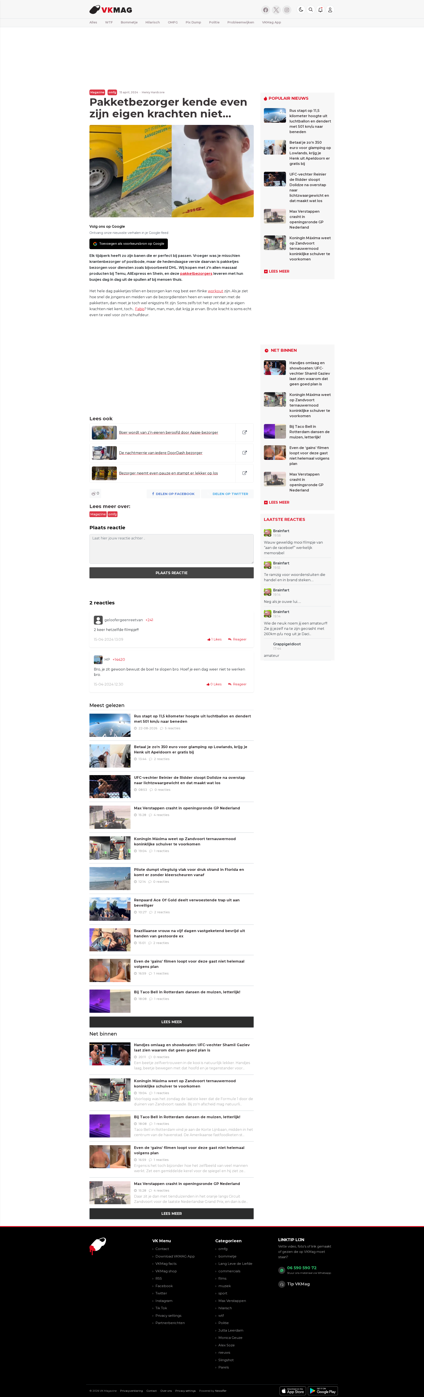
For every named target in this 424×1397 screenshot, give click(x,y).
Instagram (163, 1301)
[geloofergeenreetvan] (98, 620)
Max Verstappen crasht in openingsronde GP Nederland (187, 808)
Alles (93, 22)
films (222, 1278)
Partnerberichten (170, 1323)
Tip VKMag (298, 1284)
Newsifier (221, 1390)
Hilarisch (153, 22)
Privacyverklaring (131, 1390)
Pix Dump (193, 22)
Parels (223, 1367)
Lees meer (171, 1022)
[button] (310, 9)
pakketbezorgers (196, 273)
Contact (162, 1249)
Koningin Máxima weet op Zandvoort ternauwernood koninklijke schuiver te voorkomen (310, 248)
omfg (112, 92)
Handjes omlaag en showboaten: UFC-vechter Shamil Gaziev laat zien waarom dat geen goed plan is (310, 373)
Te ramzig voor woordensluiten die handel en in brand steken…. (294, 577)
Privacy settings (168, 1315)
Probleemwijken (240, 22)
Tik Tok (161, 1308)
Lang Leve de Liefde (235, 1263)
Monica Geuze (230, 1338)
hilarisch (225, 1308)
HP (107, 659)
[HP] (98, 659)
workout (215, 291)
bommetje (227, 1256)
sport (222, 1293)
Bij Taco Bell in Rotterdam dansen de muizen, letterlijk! (187, 992)
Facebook (164, 1286)
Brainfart (281, 531)
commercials (229, 1271)
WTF (109, 22)
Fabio (139, 309)
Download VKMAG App (175, 1256)
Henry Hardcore (153, 92)
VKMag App (271, 22)
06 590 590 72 (302, 1267)
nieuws (224, 1352)
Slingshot (226, 1360)
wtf (221, 1315)
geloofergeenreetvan (123, 620)
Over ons (166, 1390)
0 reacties (162, 790)
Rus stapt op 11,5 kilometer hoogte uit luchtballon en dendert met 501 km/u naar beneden (310, 121)
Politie (214, 22)
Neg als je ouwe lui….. (282, 602)
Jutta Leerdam (230, 1330)
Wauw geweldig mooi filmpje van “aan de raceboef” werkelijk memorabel (293, 547)
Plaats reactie (171, 573)
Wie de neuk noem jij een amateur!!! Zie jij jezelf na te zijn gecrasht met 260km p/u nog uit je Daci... (295, 628)
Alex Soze (226, 1345)
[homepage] (145, 9)
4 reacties (161, 815)
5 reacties (172, 728)
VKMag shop (166, 1271)
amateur (271, 656)
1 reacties (161, 851)
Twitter (161, 1293)
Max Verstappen (232, 1301)
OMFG (173, 22)
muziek (224, 1286)
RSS (158, 1278)
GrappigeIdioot (287, 644)
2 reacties (162, 759)
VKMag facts (165, 1263)
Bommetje (129, 22)
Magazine (97, 92)
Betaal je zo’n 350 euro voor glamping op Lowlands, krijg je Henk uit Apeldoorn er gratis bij (310, 153)
